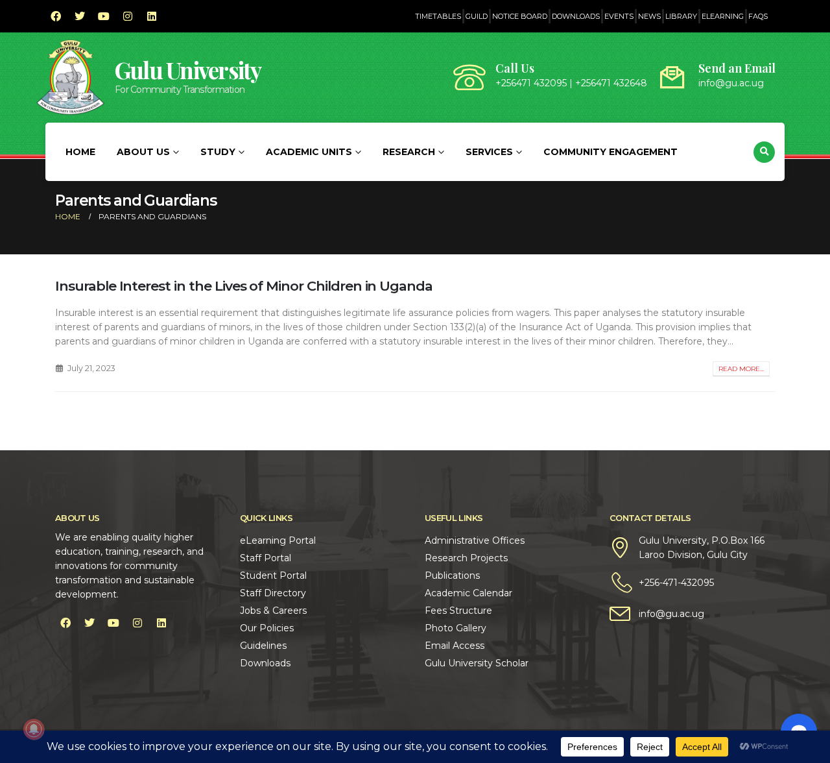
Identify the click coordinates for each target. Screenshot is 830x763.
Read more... (741, 369)
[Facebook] (55, 16)
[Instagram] (127, 16)
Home (80, 152)
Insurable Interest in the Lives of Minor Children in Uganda (244, 286)
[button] (764, 152)
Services (489, 152)
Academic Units (309, 152)
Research (409, 152)
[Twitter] (79, 16)
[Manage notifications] (33, 729)
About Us (143, 152)
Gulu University (188, 69)
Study (217, 152)
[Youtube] (103, 16)
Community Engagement (610, 152)
